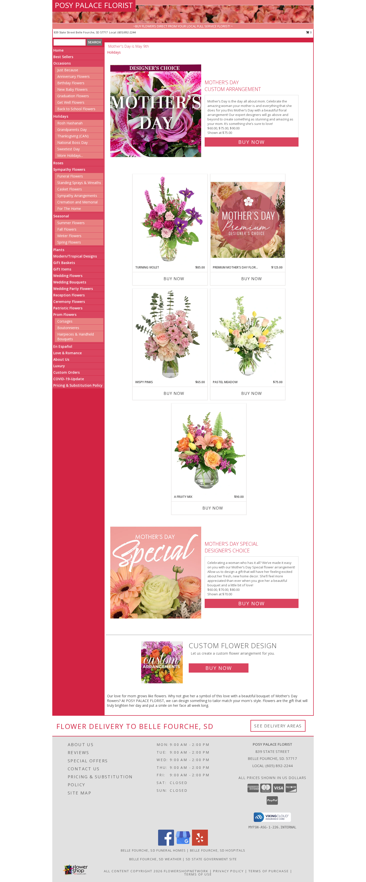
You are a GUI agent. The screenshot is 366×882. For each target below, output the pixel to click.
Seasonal (61, 216)
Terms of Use (198, 874)
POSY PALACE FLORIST (94, 5)
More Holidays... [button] (70, 155)
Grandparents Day (72, 129)
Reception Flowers (69, 295)
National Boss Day (72, 142)
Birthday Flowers (70, 83)
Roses (58, 163)
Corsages (64, 321)
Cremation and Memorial (77, 202)
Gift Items (62, 269)
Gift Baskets (64, 262)
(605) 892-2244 (127, 32)
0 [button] (310, 32)
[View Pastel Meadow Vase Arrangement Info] (247, 334)
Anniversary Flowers (73, 76)
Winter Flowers (69, 235)
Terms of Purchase (268, 871)
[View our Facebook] (166, 844)
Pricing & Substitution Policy (78, 385)
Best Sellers (63, 56)
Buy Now (251, 142)
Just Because (67, 70)
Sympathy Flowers (69, 169)
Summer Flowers (71, 222)
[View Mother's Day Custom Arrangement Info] (156, 111)
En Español (62, 346)
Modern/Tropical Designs (75, 256)
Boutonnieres (68, 327)
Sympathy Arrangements (77, 195)
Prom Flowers (64, 314)
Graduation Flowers (73, 95)
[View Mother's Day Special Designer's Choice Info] (156, 572)
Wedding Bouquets (69, 282)
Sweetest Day (68, 149)
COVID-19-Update (68, 378)
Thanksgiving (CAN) (73, 136)
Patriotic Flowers (67, 308)
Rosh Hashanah (70, 123)
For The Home (69, 208)
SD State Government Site (211, 859)
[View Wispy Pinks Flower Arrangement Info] (170, 334)
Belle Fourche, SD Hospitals (217, 850)
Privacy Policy (228, 871)
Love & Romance (67, 353)
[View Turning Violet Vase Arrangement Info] (170, 219)
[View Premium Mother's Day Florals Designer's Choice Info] (247, 219)
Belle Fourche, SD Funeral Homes (153, 850)
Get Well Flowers (70, 102)
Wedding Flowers (67, 275)
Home (58, 50)
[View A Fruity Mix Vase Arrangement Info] (209, 449)
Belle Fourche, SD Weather (155, 859)
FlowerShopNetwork (186, 871)
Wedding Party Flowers (73, 288)
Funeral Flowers (70, 176)
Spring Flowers (69, 242)
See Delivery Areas (278, 726)
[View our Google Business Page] (183, 844)
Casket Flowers (69, 189)
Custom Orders (66, 372)
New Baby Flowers (72, 89)
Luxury (59, 365)
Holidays (60, 116)
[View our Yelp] (200, 844)
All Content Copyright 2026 (133, 871)
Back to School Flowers (76, 108)
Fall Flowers (66, 229)
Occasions (62, 63)
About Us (61, 359)
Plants (58, 249)
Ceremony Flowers (69, 301)
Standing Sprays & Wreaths (79, 182)
